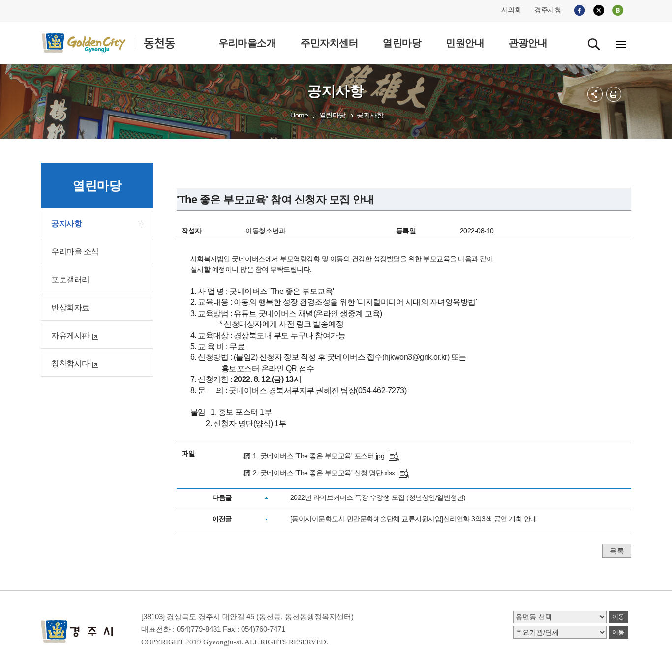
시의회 (511, 10)
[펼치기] (595, 94)
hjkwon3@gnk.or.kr (415, 357)
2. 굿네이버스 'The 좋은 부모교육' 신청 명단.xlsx (324, 473)
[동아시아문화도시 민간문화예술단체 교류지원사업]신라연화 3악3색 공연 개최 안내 (413, 519)
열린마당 (332, 115)
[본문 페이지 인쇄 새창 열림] (613, 94)
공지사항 (370, 115)
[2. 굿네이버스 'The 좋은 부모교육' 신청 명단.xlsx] (404, 473)
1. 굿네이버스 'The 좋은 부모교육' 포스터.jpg (318, 456)
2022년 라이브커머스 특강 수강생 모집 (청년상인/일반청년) (378, 497)
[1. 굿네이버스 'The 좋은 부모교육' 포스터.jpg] (394, 456)
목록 (617, 551)
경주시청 (547, 10)
